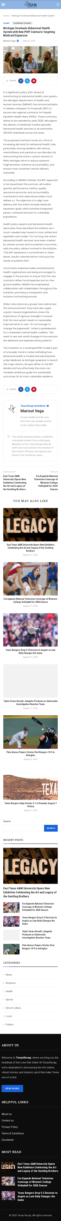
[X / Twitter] (27, 80)
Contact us (8, 1120)
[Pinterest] (33, 80)
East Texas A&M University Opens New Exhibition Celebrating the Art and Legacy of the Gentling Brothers (30, 547)
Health (6, 23)
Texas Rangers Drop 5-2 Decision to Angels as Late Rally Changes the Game (39, 920)
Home (6, 16)
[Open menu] (3, 4)
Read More (12, 1088)
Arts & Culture (13, 1007)
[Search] (57, 4)
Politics (10, 1024)
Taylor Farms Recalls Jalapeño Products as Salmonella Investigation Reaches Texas (37, 934)
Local (9, 1016)
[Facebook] (20, 80)
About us (7, 1114)
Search (7, 821)
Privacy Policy (10, 1126)
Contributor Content (22, 23)
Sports (9, 999)
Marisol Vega (9, 41)
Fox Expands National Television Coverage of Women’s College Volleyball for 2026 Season (38, 906)
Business (11, 983)
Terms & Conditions (13, 1133)
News (9, 974)
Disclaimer (8, 1139)
